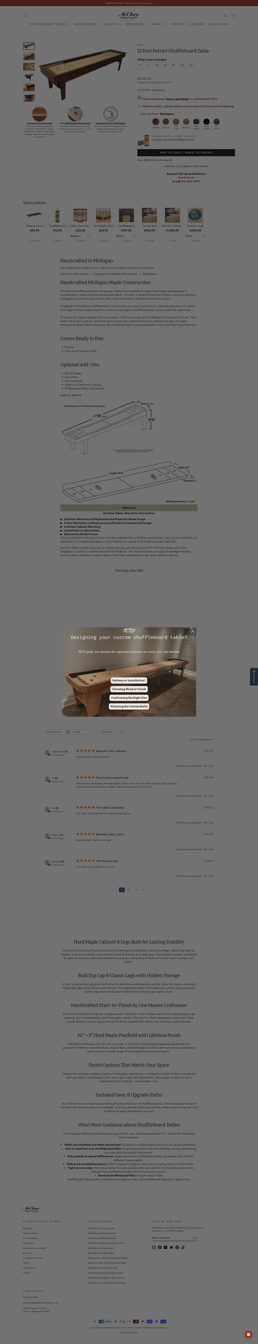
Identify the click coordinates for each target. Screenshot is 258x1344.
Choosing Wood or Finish (129, 689)
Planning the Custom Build (129, 706)
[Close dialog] (192, 630)
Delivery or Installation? (129, 680)
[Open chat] (248, 1334)
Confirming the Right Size (129, 697)
